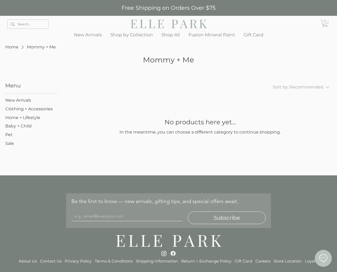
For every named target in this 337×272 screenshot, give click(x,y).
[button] (132, 34)
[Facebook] (173, 253)
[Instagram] (164, 253)
